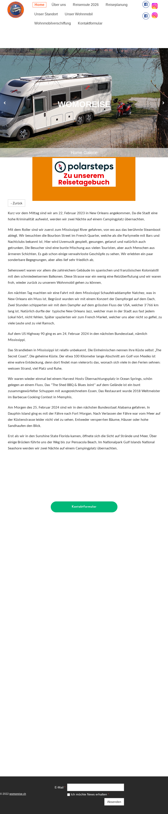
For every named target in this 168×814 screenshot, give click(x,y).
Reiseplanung (117, 5)
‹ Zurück (16, 203)
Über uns (59, 5)
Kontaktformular (90, 23)
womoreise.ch (17, 793)
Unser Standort (46, 14)
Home (39, 5)
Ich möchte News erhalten (89, 794)
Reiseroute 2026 (86, 5)
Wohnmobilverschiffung (52, 23)
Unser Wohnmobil (79, 14)
